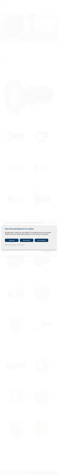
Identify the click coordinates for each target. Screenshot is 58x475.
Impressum (20, 245)
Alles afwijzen (26, 240)
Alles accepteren (41, 240)
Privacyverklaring (10, 245)
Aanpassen (12, 240)
